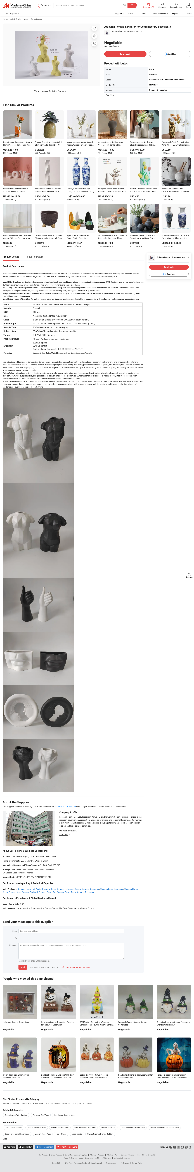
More (5, 1139)
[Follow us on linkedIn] (190, 1147)
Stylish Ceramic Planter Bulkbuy (100, 1134)
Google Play (25, 1147)
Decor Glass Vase (108, 1127)
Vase (26, 19)
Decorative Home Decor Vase (133, 1127)
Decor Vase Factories (59, 1127)
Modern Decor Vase (43, 1134)
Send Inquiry (125, 54)
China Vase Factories (13, 1127)
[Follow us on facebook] (170, 1147)
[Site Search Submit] (132, 5)
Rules (189, 13)
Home (5, 19)
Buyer (130, 13)
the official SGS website (65, 806)
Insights (152, 1155)
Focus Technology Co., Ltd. (78, 1163)
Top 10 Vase (61, 1134)
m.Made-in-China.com (103, 1158)
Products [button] (45, 5)
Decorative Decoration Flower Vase (164, 1127)
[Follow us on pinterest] (186, 1147)
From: (14, 931)
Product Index (142, 1155)
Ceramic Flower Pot (47, 892)
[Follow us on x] (174, 1147)
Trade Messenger (44, 1147)
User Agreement (111, 1163)
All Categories (11, 13)
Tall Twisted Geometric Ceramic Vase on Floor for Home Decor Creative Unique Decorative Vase (48, 190)
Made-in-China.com (86, 1158)
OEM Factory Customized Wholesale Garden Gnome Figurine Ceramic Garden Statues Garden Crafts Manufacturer (96, 1025)
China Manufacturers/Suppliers (76, 1155)
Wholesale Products (97, 1155)
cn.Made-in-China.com (122, 1158)
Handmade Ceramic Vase (64, 1115)
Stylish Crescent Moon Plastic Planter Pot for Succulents (79, 236)
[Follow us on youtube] (182, 1147)
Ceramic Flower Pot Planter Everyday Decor (37, 889)
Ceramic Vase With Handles (16, 1115)
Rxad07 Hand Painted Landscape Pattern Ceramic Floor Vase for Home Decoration (175, 237)
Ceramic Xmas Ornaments (111, 889)
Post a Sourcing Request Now (76, 967)
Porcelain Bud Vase (41, 1115)
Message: (13, 945)
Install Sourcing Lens (68, 1147)
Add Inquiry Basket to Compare (51, 91)
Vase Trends (77, 1134)
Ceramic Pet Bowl (30, 892)
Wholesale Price (112, 1155)
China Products (56, 1155)
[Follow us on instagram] (178, 1147)
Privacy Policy (137, 1163)
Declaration (125, 1163)
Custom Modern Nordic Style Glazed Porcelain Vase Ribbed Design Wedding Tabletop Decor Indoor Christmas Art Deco (143, 144)
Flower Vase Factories (37, 1127)
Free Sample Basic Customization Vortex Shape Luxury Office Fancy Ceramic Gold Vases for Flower (175, 144)
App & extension (159, 13)
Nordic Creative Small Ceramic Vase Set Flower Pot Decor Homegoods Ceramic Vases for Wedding (16, 190)
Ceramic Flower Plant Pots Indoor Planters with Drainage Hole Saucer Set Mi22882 (49, 237)
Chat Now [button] (171, 54)
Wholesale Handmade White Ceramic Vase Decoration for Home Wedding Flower (176, 190)
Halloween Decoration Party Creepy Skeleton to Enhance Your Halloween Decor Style (172, 1078)
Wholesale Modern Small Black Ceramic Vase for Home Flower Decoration (142, 237)
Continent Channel (127, 1155)
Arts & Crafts (15, 19)
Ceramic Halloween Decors (69, 889)
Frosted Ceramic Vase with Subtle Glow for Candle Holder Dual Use (48, 143)
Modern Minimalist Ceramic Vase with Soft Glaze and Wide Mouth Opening (143, 190)
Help (144, 13)
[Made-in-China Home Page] (17, 5)
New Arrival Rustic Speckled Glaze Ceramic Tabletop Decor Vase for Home (17, 237)
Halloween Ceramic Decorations (16, 1022)
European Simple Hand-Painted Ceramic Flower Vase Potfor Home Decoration (112, 190)
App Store (9, 1147)
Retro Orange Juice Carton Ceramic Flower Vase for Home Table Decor (17, 143)
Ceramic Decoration (90, 889)
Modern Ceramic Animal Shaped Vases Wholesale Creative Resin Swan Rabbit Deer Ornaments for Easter (80, 144)
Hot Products (43, 1155)
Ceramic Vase (36, 19)
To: (16, 938)
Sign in (188, 7)
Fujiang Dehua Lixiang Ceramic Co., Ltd (127, 31)
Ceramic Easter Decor (66, 892)
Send (23, 967)
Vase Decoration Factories (85, 1127)
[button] (124, 5)
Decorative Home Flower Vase (17, 1134)
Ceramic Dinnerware (86, 892)
